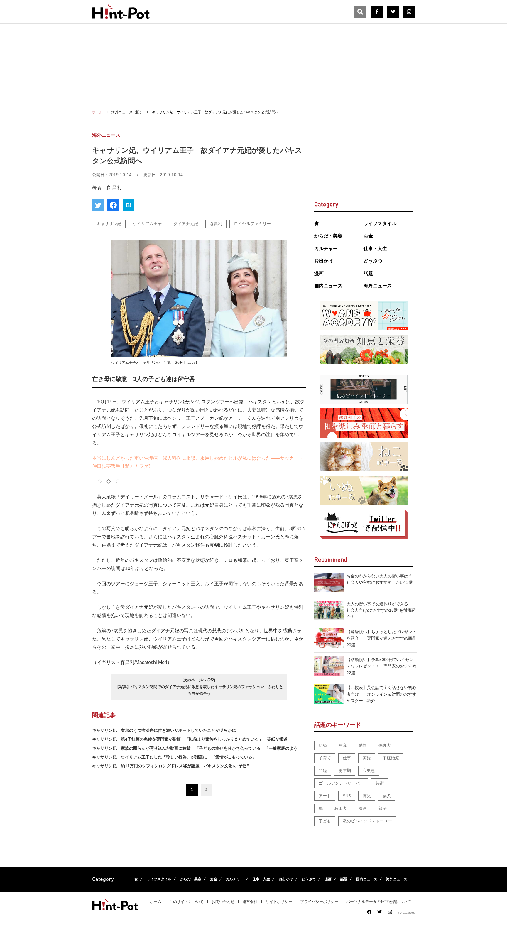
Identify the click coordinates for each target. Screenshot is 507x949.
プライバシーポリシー (319, 901)
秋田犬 (340, 808)
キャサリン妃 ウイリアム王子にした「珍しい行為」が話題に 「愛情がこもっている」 (174, 757)
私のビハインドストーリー (367, 821)
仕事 (347, 758)
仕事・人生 (375, 248)
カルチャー (326, 248)
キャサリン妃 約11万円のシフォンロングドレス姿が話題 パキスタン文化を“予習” (170, 765)
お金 (368, 235)
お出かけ (323, 260)
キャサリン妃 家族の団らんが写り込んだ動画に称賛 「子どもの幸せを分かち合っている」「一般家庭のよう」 (197, 748)
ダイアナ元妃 (185, 223)
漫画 (319, 273)
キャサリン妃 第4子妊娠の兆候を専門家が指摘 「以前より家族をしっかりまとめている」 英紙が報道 (190, 739)
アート (325, 795)
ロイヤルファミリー (252, 223)
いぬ (323, 745)
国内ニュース (328, 285)
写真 (343, 745)
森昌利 (216, 223)
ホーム (155, 901)
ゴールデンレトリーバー (341, 783)
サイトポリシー (279, 901)
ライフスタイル (380, 223)
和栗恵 (369, 770)
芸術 (380, 783)
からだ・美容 (328, 235)
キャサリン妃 (109, 223)
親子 (382, 808)
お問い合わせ (223, 901)
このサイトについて (186, 901)
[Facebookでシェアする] (113, 205)
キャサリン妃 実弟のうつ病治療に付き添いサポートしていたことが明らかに (164, 730)
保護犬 (384, 745)
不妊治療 (391, 758)
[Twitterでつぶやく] (98, 205)
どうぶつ (373, 260)
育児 (367, 795)
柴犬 (387, 795)
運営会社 (250, 901)
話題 (368, 273)
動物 (363, 745)
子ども (325, 821)
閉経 (323, 770)
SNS (347, 795)
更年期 (345, 770)
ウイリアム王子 (147, 223)
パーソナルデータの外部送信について (378, 901)
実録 (367, 758)
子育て (325, 758)
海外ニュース (378, 285)
